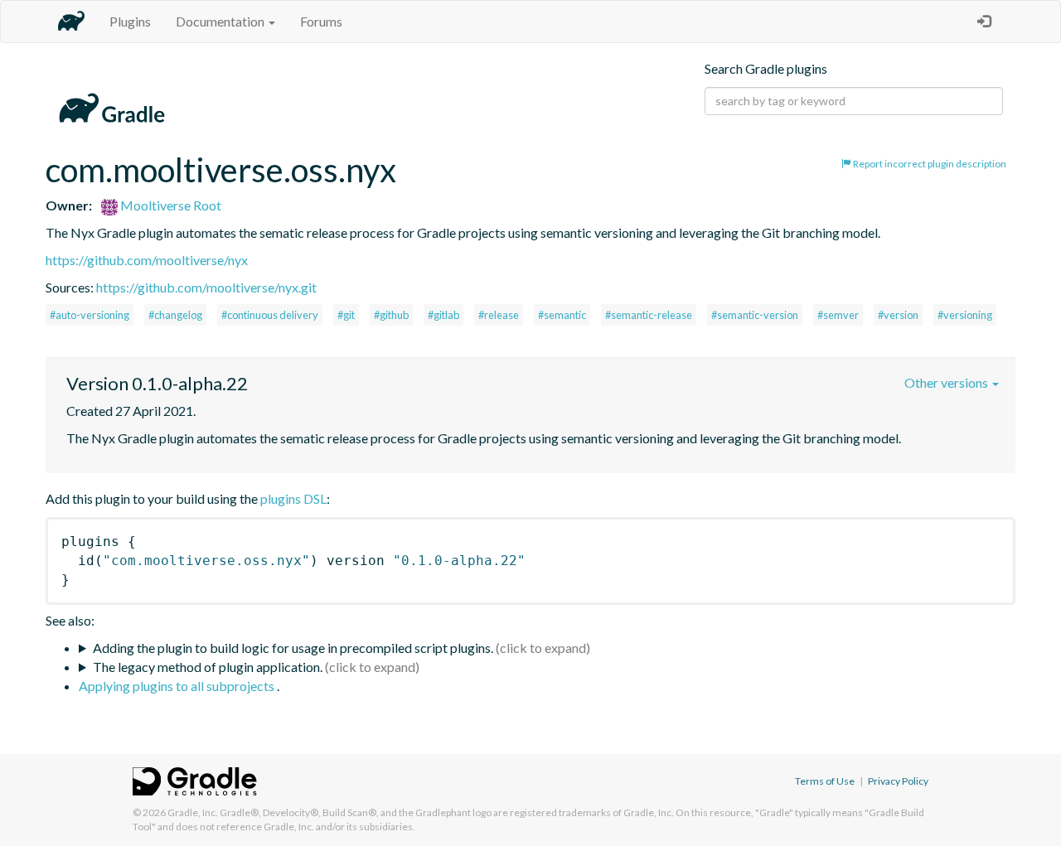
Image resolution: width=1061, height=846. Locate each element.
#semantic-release (648, 314)
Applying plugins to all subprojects (178, 686)
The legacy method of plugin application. (207, 666)
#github (391, 314)
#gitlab (443, 314)
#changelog (175, 314)
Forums (321, 21)
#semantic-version (754, 314)
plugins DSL (293, 498)
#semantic (562, 314)
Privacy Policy (898, 781)
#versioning (964, 314)
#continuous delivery (269, 314)
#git (346, 314)
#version (898, 314)
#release (498, 314)
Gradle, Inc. (192, 812)
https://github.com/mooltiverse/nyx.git (206, 287)
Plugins (130, 21)
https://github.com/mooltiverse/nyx (147, 260)
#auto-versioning (89, 314)
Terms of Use (825, 781)
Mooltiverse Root (169, 205)
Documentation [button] (221, 21)
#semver (838, 314)
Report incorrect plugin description (928, 163)
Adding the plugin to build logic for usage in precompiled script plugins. (293, 647)
